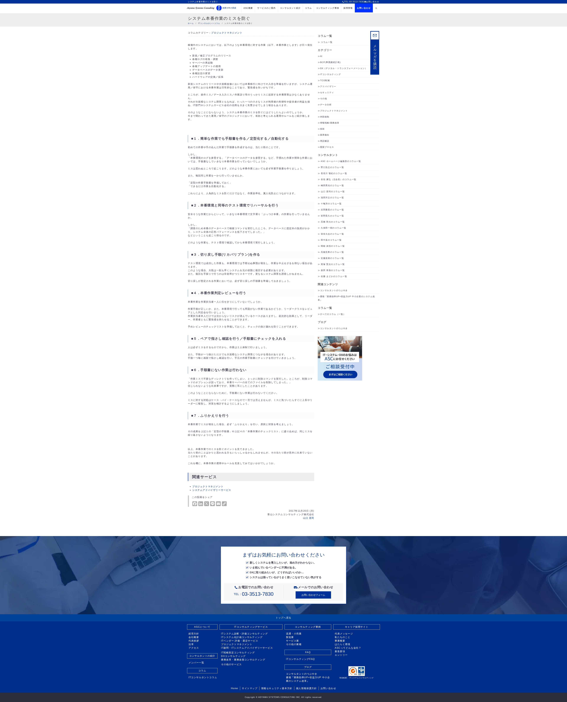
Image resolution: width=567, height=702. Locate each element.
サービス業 (292, 640)
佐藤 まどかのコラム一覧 (334, 276)
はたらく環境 (342, 644)
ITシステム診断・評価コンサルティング (244, 633)
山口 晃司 (308, 518)
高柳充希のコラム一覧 (332, 252)
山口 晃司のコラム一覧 (333, 191)
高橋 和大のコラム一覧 (333, 222)
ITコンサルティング (330, 74)
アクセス (194, 648)
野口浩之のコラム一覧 (332, 167)
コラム (308, 8)
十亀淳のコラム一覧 (331, 203)
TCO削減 (325, 80)
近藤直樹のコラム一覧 (332, 258)
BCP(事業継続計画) (330, 62)
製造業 (290, 637)
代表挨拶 (194, 640)
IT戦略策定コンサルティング (238, 652)
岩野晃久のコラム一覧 (332, 216)
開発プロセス (327, 147)
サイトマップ (250, 688)
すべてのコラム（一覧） (333, 314)
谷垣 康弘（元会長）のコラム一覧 (338, 179)
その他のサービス (231, 664)
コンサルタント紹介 (290, 8)
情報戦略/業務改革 (329, 123)
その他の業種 (294, 644)
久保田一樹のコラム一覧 (333, 228)
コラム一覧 (326, 42)
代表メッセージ (344, 633)
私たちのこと (342, 637)
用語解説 (324, 141)
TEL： (253, 594)
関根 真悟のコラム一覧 (333, 246)
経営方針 (194, 633)
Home (234, 688)
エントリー (341, 655)
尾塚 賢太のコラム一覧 (333, 264)
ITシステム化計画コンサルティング (242, 637)
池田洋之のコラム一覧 (332, 197)
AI (321, 56)
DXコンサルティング (233, 656)
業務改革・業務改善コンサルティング (243, 659)
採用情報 (348, 8)
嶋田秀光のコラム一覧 (332, 185)
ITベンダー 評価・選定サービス (239, 640)
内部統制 (324, 117)
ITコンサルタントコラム (203, 677)
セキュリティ (327, 92)
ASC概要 (248, 8)
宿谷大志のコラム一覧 (332, 234)
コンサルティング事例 (327, 8)
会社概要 (194, 637)
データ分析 (326, 104)
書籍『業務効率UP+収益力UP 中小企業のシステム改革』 (308, 679)
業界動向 (324, 135)
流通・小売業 (294, 633)
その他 (323, 98)
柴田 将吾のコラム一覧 (333, 270)
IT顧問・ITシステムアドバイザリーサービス (247, 648)
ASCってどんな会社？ (348, 648)
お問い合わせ (372, 2)
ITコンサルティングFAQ (300, 659)
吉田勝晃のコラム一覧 (332, 209)
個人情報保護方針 (306, 688)
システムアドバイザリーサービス (211, 490)
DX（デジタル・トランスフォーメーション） (343, 68)
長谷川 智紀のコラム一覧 (334, 173)
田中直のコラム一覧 (331, 240)
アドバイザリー (328, 86)
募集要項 (340, 651)
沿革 (191, 644)
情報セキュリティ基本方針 (276, 688)
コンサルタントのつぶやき (334, 290)
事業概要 (340, 640)
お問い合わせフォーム (313, 595)
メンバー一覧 (196, 662)
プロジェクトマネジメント (226, 32)
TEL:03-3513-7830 (354, 2)
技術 (322, 129)
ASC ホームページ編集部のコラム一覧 (341, 161)
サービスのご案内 (266, 8)
